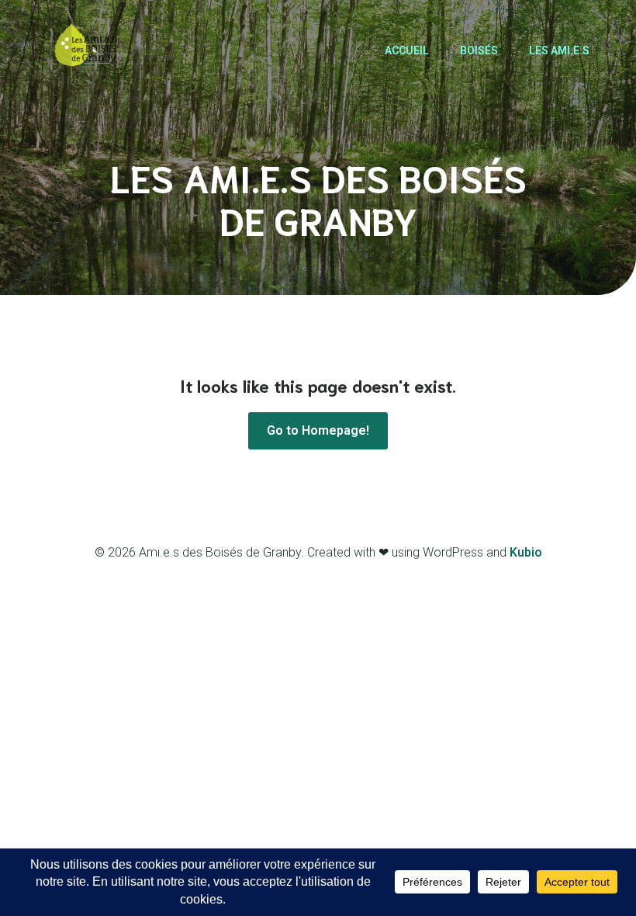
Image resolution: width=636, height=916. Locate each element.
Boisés (479, 50)
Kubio (526, 552)
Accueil (407, 50)
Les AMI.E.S (559, 50)
